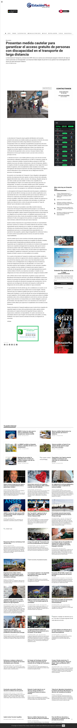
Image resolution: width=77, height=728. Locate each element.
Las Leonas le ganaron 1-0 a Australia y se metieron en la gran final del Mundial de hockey (38, 574)
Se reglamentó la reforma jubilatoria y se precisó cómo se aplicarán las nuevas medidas (62, 486)
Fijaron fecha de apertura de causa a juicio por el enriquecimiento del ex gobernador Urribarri (14, 486)
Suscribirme (64, 283)
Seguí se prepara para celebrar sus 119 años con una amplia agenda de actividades (38, 601)
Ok (63, 725)
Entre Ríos (53, 489)
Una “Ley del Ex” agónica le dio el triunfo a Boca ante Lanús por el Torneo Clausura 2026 (37, 514)
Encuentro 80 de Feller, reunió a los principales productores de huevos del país (62, 574)
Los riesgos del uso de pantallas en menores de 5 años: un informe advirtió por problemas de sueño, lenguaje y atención (62, 544)
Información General (55, 548)
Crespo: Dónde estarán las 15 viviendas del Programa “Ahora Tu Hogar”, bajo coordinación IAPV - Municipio (61, 662)
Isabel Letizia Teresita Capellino (13, 717)
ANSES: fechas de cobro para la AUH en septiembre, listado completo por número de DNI (27, 432)
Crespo (9, 33)
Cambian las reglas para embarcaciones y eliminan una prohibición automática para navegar (14, 631)
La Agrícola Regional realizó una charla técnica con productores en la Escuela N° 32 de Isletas (38, 631)
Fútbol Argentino (53, 33)
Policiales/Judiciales (7, 489)
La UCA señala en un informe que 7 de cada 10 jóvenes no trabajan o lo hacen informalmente (62, 631)
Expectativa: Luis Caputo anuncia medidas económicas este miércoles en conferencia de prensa (61, 459)
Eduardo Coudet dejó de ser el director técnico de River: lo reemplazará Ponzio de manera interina (36, 691)
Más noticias (68, 33)
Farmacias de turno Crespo (35, 33)
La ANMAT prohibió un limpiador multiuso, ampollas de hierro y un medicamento (27, 446)
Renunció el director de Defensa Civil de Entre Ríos (14, 542)
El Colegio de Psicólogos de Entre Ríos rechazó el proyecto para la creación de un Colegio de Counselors (38, 662)
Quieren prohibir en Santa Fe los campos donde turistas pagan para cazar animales (61, 446)
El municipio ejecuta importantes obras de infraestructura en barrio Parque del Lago (61, 514)
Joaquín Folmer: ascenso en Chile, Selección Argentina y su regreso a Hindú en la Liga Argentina (14, 601)
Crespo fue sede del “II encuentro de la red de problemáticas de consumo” (38, 542)
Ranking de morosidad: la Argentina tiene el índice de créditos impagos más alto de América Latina (26, 459)
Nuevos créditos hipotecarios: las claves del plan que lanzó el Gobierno (61, 432)
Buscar (61, 33)
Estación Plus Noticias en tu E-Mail (63, 271)
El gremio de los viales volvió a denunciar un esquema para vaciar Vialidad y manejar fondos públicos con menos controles (14, 575)
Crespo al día (38, 545)
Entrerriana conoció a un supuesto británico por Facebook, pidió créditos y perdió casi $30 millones (38, 486)
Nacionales (8, 40)
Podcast (45, 33)
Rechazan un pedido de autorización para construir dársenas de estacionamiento (62, 601)
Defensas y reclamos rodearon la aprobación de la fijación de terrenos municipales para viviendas (14, 662)
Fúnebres (14, 33)
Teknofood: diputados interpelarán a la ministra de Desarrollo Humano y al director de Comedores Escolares (62, 691)
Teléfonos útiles (22, 33)
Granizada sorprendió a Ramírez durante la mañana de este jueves (13, 690)
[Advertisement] (38, 22)
